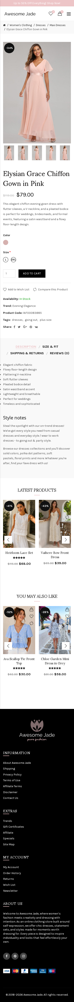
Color (6, 235)
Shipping (9, 768)
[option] (9, 153)
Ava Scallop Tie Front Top (19, 661)
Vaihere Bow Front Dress (55, 555)
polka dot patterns (32, 453)
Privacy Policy (12, 774)
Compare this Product (53, 289)
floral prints (23, 458)
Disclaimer (10, 792)
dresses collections (32, 448)
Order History (12, 873)
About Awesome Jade (17, 763)
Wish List (9, 885)
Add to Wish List (18, 289)
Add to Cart (32, 273)
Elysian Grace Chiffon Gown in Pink (27, 29)
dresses (17, 320)
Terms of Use (11, 780)
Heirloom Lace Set (19, 553)
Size (6, 252)
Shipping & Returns (27, 353)
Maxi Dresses (58, 25)
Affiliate (8, 832)
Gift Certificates (13, 826)
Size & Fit (50, 347)
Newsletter (10, 891)
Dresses (41, 25)
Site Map (9, 844)
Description (26, 347)
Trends (7, 821)
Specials (8, 838)
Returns (8, 879)
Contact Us (10, 798)
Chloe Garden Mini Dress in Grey (55, 661)
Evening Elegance (24, 306)
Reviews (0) (59, 353)
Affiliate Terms (12, 786)
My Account (11, 867)
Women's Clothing (21, 25)
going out (31, 320)
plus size (45, 320)
